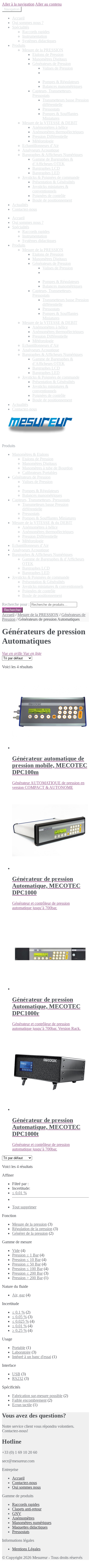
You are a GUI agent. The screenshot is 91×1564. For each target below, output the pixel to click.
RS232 (17, 1378)
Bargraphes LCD (46, 168)
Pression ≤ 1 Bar (25, 1255)
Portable (18, 1347)
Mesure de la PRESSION (42, 50)
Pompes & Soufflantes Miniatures (49, 518)
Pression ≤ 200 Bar (27, 1273)
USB (16, 1374)
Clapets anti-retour (26, 1509)
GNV (16, 1513)
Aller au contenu (48, 4)
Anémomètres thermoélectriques (58, 132)
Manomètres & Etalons (30, 454)
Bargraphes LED (46, 173)
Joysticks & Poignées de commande (50, 177)
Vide (16, 1250)
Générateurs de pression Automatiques (61, 75)
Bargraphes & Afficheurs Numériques (52, 155)
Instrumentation (34, 36)
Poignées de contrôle (48, 195)
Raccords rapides (36, 32)
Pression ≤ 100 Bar (27, 1269)
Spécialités (20, 27)
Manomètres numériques (31, 1522)
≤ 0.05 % (19, 1317)
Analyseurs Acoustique (40, 150)
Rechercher (12, 610)
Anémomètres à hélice (50, 127)
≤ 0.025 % (20, 1321)
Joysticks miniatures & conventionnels (50, 188)
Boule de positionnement (52, 200)
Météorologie (43, 141)
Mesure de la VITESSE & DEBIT (49, 123)
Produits (18, 45)
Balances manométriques (62, 86)
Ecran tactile (22, 1405)
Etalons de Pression (47, 54)
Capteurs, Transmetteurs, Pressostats (41, 500)
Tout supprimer (24, 1207)
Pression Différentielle (50, 136)
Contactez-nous (24, 209)
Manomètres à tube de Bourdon (47, 468)
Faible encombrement (29, 1400)
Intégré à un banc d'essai (31, 1357)
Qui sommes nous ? (27, 22)
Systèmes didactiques (39, 41)
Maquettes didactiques (30, 1527)
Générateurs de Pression (51, 63)
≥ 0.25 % (19, 1330)
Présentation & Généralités (53, 182)
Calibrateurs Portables (39, 472)
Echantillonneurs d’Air (40, 145)
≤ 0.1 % (18, 1312)
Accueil (18, 18)
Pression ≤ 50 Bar (26, 1264)
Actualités (20, 205)
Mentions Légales (26, 1549)
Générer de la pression (30, 1233)
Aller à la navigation (18, 4)
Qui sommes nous (26, 1487)
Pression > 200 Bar (27, 1278)
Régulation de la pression (32, 1229)
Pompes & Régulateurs (60, 82)
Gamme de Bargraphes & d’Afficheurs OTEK (52, 161)
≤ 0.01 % (19, 1193)
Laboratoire (21, 1352)
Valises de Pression (57, 68)
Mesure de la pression (29, 1224)
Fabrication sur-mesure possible (37, 1396)
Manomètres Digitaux (49, 59)
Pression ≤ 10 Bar (26, 1259)
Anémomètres (23, 1518)
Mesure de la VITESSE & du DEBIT (42, 522)
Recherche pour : (15, 604)
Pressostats (51, 109)
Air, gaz (18, 1295)
